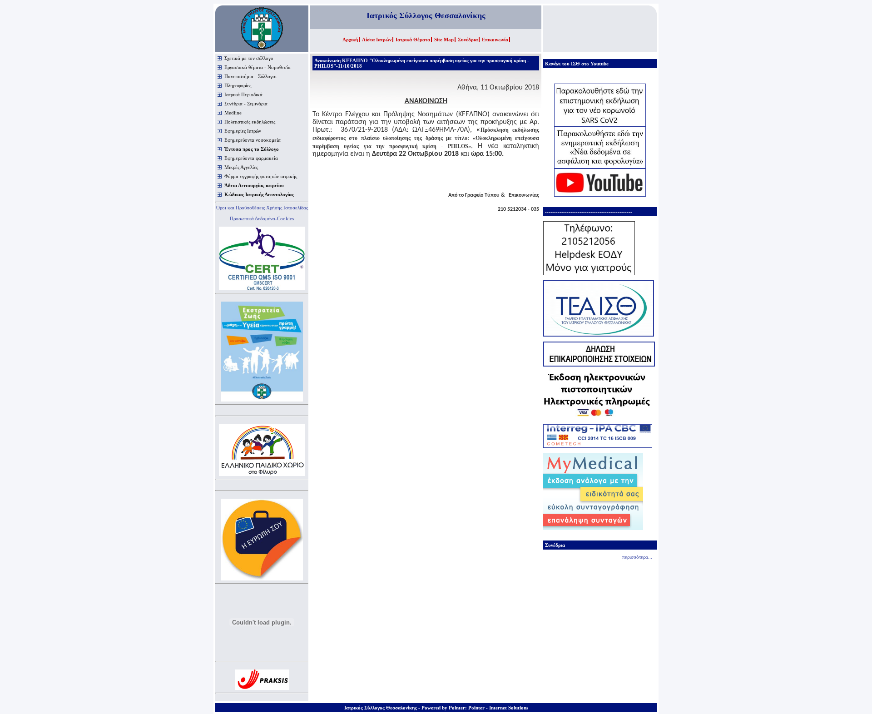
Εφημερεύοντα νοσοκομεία (252, 140)
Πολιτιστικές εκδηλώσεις (249, 121)
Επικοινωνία (495, 39)
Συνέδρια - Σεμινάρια (246, 103)
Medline (233, 112)
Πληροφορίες (237, 85)
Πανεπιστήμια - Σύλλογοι (250, 76)
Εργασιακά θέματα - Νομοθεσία (257, 67)
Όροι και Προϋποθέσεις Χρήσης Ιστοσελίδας (262, 207)
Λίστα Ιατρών (376, 39)
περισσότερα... (637, 557)
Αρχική (350, 39)
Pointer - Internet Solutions (498, 707)
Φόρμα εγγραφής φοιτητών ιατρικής (260, 176)
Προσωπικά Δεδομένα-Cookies (262, 218)
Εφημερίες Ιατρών (242, 131)
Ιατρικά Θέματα (413, 39)
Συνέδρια (468, 39)
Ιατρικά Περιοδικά (243, 94)
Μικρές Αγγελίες (241, 167)
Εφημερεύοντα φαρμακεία (251, 158)
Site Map (444, 39)
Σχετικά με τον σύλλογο (248, 58)
